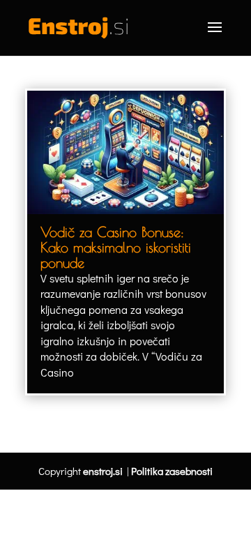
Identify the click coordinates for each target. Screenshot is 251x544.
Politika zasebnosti (172, 471)
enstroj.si (103, 471)
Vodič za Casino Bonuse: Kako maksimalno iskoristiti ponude (115, 247)
